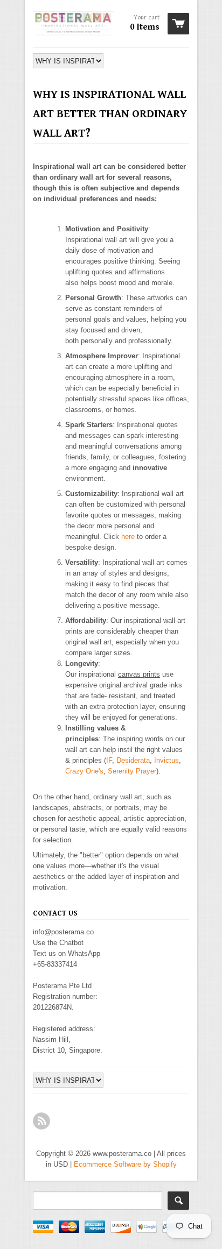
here (128, 537)
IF (109, 760)
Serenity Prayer (132, 771)
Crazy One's (84, 771)
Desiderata (133, 760)
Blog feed (41, 1121)
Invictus (166, 760)
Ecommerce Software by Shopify (125, 1164)
